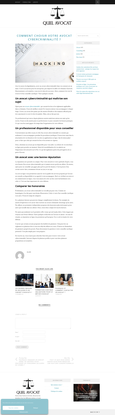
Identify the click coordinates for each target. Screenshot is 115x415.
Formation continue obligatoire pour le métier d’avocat (44, 292)
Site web (17, 341)
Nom (17, 332)
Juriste (35, 2)
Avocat (17, 2)
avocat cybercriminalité (32, 106)
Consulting (27, 2)
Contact (56, 388)
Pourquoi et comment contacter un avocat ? (64, 290)
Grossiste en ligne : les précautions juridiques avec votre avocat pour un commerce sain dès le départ (86, 86)
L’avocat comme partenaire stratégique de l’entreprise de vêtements (87, 75)
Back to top (94, 412)
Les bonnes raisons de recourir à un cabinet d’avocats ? (23, 290)
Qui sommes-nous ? (56, 385)
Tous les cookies (13, 408)
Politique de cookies (23, 412)
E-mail (17, 336)
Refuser (35, 408)
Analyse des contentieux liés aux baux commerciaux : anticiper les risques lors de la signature (87, 69)
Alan (29, 252)
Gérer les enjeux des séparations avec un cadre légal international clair (87, 92)
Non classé (79, 57)
